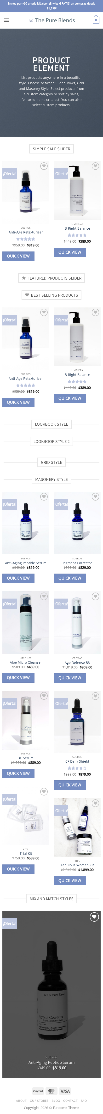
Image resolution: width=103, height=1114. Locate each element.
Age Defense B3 (77, 663)
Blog (56, 1101)
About (21, 1101)
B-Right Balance (77, 228)
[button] (6, 20)
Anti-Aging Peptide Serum (25, 563)
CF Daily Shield (77, 761)
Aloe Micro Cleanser (26, 662)
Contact (70, 1101)
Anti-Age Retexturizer (26, 232)
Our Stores (39, 1101)
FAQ (84, 1101)
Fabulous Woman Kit (77, 865)
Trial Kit (26, 853)
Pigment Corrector (77, 563)
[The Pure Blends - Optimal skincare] (51, 20)
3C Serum (26, 758)
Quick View (18, 256)
